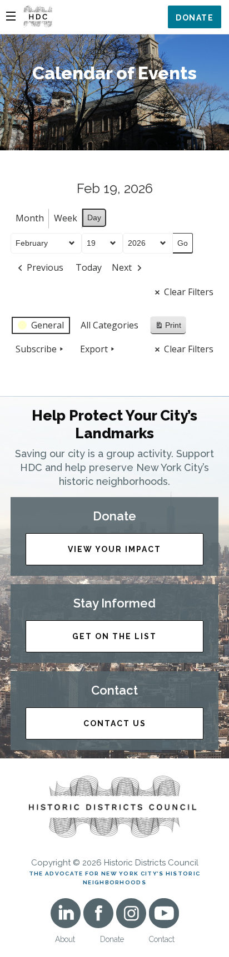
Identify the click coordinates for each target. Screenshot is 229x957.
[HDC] (38, 16)
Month (30, 218)
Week (65, 218)
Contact (162, 939)
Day (94, 217)
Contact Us (114, 723)
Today (89, 267)
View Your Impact (114, 549)
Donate (194, 17)
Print (168, 328)
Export (94, 349)
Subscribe (36, 349)
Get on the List (114, 636)
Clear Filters (188, 292)
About (65, 939)
